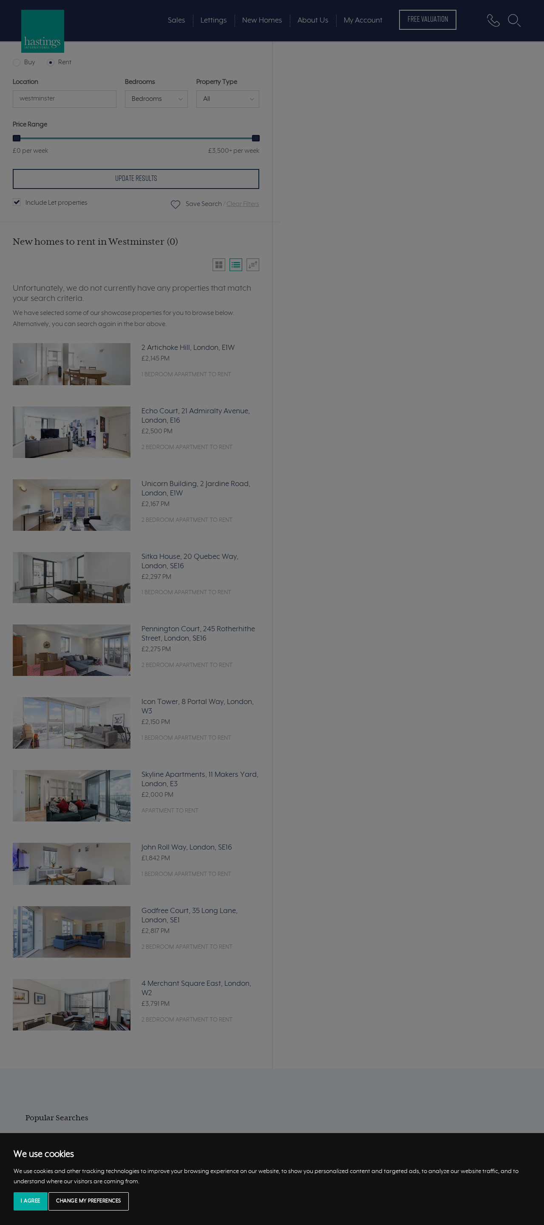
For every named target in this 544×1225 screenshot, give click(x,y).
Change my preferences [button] (88, 1201)
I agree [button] (30, 1201)
